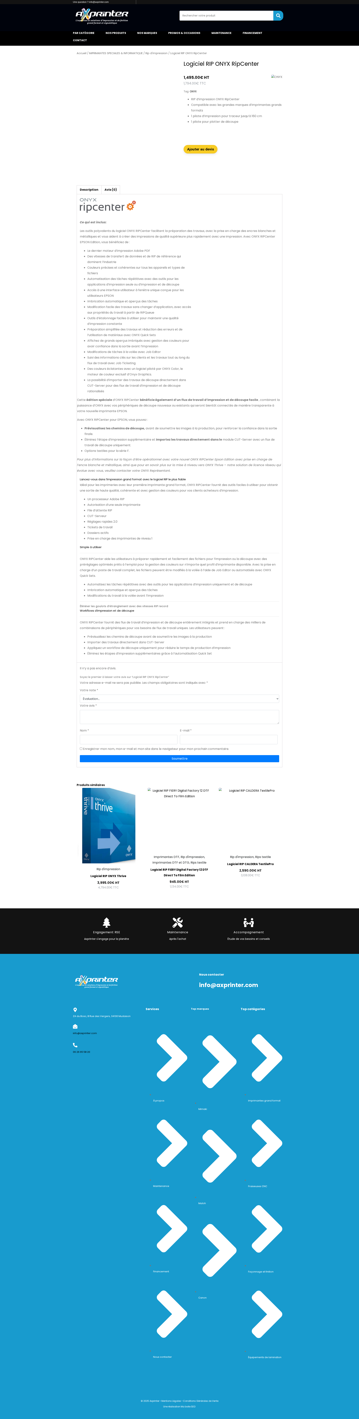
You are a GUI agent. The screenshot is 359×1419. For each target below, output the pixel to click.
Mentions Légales (171, 1401)
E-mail (186, 730)
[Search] (278, 16)
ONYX (193, 91)
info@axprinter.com (85, 1033)
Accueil (81, 53)
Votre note (89, 690)
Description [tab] (89, 190)
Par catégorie (83, 33)
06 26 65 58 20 (81, 1052)
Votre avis (88, 705)
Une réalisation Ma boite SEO (179, 1406)
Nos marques (147, 33)
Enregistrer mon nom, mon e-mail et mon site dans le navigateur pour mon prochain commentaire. (156, 749)
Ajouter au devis (200, 149)
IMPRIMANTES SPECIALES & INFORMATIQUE (116, 53)
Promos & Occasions (184, 33)
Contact (80, 40)
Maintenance (221, 33)
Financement (252, 33)
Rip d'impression (156, 53)
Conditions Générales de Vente (200, 1401)
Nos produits (116, 33)
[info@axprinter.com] (75, 1026)
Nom (84, 730)
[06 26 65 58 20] (75, 1045)
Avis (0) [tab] (111, 190)
